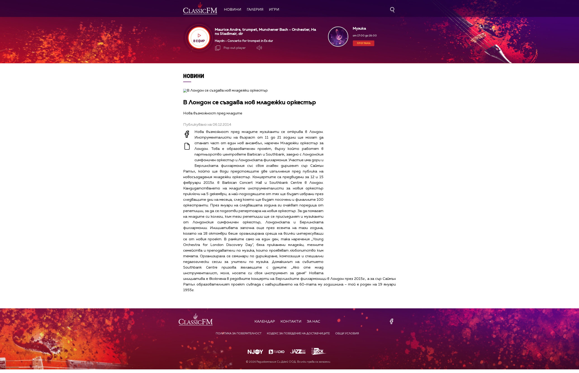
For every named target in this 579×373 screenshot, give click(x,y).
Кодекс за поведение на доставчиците (298, 333)
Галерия (255, 10)
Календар (264, 321)
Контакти (290, 321)
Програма (363, 43)
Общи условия (347, 333)
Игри (274, 10)
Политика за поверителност (238, 333)
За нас (313, 321)
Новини (232, 10)
